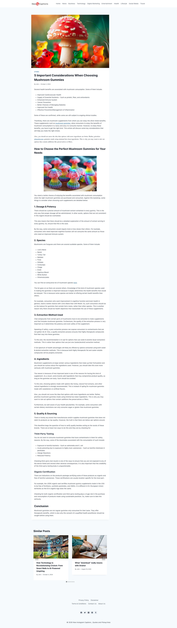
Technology (81, 4)
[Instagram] (88, 612)
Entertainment (107, 4)
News (64, 4)
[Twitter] (84, 612)
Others (36, 71)
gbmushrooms (39, 139)
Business (71, 4)
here (75, 283)
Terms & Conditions (79, 604)
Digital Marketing (93, 4)
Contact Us (92, 604)
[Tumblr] (95, 612)
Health (116, 4)
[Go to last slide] (36, 557)
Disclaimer (94, 600)
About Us (101, 604)
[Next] (103, 557)
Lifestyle (124, 4)
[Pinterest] (92, 612)
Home (58, 4)
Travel (142, 4)
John (37, 84)
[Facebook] (81, 612)
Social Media (133, 4)
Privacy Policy (84, 600)
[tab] (66, 581)
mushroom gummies (62, 123)
